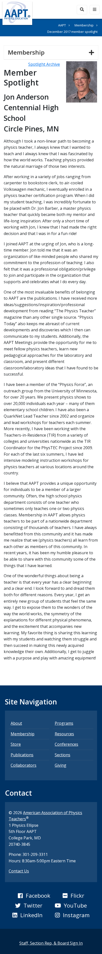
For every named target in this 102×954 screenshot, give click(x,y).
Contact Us (19, 871)
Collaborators (23, 765)
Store (16, 744)
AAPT (62, 25)
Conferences (66, 744)
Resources (64, 734)
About (16, 723)
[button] (34, 896)
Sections (62, 755)
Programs (64, 723)
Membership (84, 25)
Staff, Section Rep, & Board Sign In (51, 943)
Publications (22, 755)
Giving (60, 765)
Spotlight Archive (44, 64)
